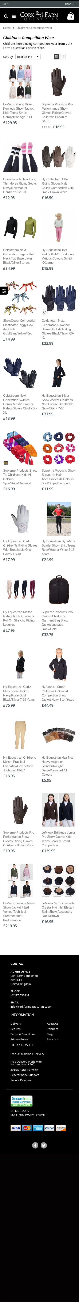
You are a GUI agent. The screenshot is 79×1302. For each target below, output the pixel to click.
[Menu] (14, 16)
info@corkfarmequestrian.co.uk (31, 1006)
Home (7, 28)
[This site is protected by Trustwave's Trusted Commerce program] (22, 1101)
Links (68, 4)
